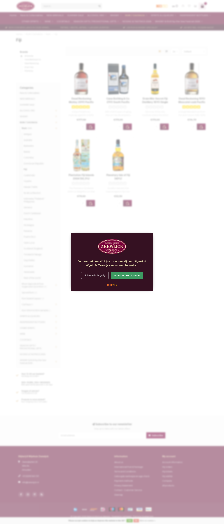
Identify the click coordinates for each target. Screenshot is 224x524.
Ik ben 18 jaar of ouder (127, 275)
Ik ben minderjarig (94, 275)
